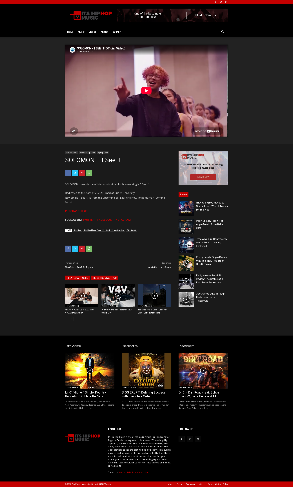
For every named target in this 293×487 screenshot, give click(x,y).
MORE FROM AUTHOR (105, 277)
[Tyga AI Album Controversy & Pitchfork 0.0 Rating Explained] (186, 245)
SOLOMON (131, 230)
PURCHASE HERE (76, 211)
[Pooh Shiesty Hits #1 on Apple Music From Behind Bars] (186, 226)
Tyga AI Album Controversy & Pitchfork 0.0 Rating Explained (211, 242)
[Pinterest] (82, 173)
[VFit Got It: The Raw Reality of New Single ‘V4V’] (118, 295)
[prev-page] (67, 319)
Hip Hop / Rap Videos (87, 152)
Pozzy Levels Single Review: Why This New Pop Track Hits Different (212, 261)
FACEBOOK (104, 220)
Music (81, 31)
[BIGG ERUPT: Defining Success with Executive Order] (146, 371)
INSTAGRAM (122, 220)
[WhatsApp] (89, 173)
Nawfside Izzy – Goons (159, 267)
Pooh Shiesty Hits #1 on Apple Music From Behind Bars (210, 224)
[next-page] (72, 319)
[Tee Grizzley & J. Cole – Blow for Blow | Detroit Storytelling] (154, 295)
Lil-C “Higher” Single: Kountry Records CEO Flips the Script (85, 394)
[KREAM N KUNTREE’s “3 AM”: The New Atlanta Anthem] (81, 295)
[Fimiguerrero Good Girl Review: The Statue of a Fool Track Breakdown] (186, 281)
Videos (92, 31)
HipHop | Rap (103, 152)
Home (70, 31)
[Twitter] (225, 2)
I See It (107, 230)
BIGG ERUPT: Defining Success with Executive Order (144, 394)
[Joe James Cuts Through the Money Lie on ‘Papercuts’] (186, 299)
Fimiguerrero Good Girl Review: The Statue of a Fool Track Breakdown (209, 279)
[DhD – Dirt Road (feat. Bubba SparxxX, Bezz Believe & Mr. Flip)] (203, 371)
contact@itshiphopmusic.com (133, 472)
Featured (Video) (71, 152)
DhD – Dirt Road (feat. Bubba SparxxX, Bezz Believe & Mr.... (199, 394)
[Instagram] (220, 2)
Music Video (119, 230)
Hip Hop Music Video (92, 230)
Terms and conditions (195, 484)
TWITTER (88, 220)
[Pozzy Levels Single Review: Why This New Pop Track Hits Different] (186, 263)
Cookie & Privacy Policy (218, 484)
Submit (117, 31)
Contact (180, 484)
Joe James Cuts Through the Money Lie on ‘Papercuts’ (210, 297)
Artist (105, 31)
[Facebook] (215, 2)
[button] (223, 32)
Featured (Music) (145, 306)
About (171, 484)
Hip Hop (77, 230)
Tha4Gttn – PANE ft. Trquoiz (79, 267)
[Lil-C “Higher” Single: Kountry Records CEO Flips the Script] (89, 371)
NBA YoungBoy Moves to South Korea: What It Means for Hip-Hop (212, 206)
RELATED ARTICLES (77, 277)
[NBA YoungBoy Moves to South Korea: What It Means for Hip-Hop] (186, 208)
